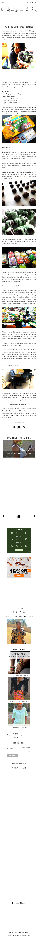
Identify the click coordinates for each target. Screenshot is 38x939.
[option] (19, 449)
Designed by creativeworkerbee (19, 935)
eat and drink (22, 422)
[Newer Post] (4, 516)
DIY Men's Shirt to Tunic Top (19, 728)
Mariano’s (28, 415)
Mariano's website (22, 332)
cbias (15, 422)
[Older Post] (33, 516)
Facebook (7, 397)
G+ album (22, 397)
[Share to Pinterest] (24, 427)
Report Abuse (19, 903)
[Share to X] (14, 427)
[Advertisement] (19, 488)
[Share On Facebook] (19, 427)
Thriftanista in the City (17, 932)
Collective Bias (13, 415)
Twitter (34, 395)
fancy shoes (17, 37)
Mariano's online (10, 393)
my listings (19, 735)
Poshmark (16, 737)
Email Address (18, 749)
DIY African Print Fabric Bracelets (19, 675)
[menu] (3, 2)
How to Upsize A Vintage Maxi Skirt (19, 701)
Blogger (22, 763)
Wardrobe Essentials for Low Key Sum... (19, 453)
